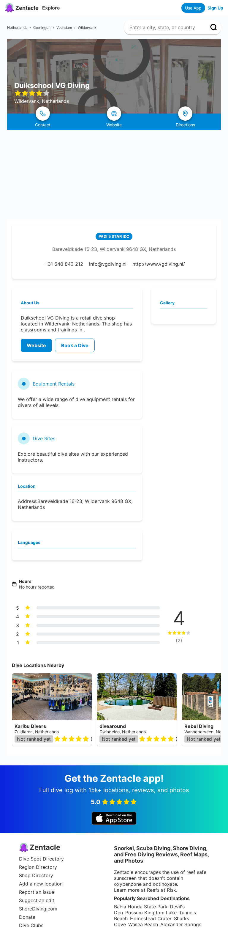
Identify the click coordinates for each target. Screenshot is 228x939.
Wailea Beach (143, 924)
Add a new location (41, 884)
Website (36, 345)
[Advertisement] (114, 174)
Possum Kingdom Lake (151, 913)
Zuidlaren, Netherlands (37, 731)
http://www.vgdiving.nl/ (158, 264)
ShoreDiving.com (38, 909)
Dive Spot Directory (41, 859)
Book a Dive (74, 345)
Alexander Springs (180, 924)
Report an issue (36, 892)
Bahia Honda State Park (140, 907)
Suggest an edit (36, 900)
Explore (51, 8)
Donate (27, 917)
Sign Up (215, 7)
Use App (193, 7)
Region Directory (38, 867)
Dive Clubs (31, 925)
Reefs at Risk (161, 890)
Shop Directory (36, 875)
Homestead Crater (151, 918)
